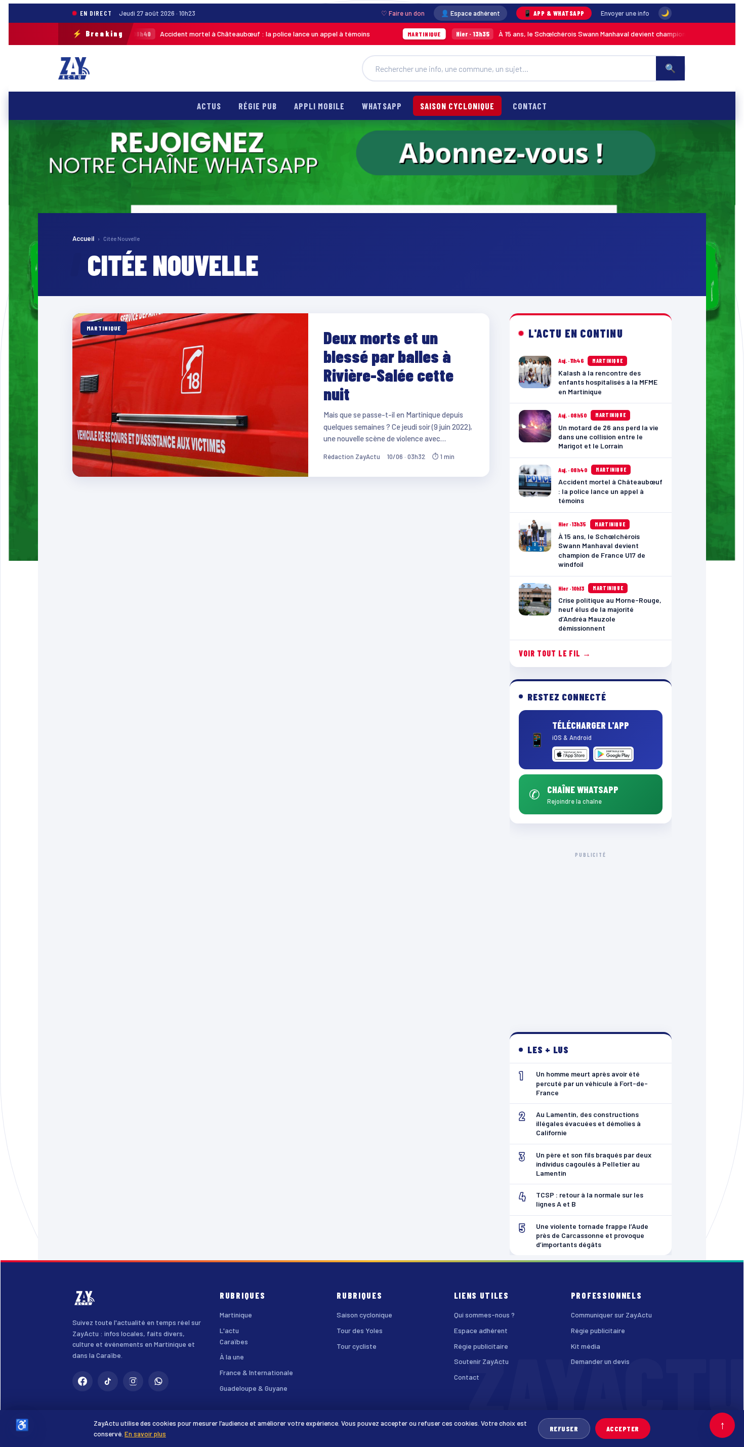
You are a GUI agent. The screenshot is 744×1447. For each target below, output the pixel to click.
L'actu (229, 1330)
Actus (209, 106)
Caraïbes (234, 1341)
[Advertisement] (590, 934)
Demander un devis (600, 1361)
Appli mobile (319, 106)
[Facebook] (82, 1381)
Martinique (236, 1314)
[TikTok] (108, 1381)
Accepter (622, 1428)
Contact (530, 106)
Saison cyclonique (457, 106)
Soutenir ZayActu (481, 1361)
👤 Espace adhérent (470, 13)
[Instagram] (133, 1381)
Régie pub (257, 106)
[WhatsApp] (158, 1381)
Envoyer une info (625, 13)
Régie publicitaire (481, 1346)
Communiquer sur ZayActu (611, 1314)
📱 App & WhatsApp (554, 13)
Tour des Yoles (360, 1330)
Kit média (585, 1346)
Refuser (564, 1428)
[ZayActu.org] (74, 68)
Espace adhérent (481, 1330)
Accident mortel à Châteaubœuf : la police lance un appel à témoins (165, 33)
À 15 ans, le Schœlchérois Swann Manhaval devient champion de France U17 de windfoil (532, 33)
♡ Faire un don (403, 13)
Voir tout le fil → (555, 653)
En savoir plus (145, 1433)
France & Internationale (256, 1372)
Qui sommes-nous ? (484, 1314)
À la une (232, 1356)
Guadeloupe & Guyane (253, 1388)
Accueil (83, 238)
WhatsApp (381, 106)
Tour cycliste (357, 1346)
